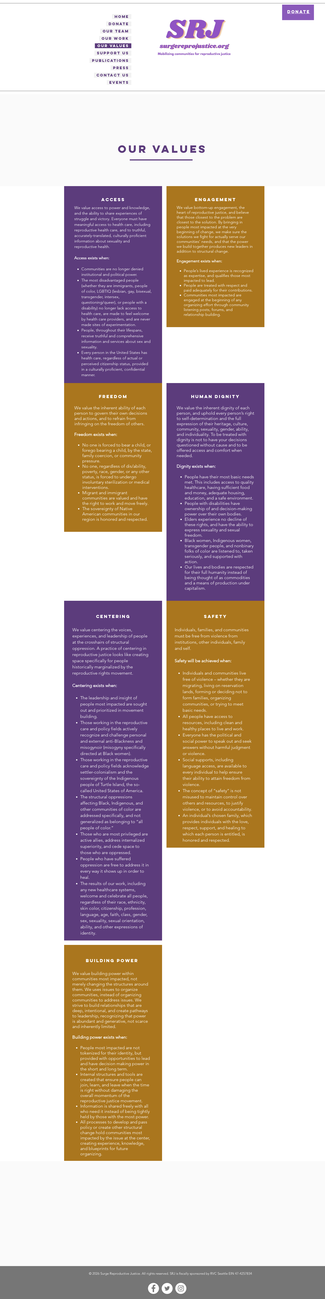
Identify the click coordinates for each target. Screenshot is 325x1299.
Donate (119, 23)
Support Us (113, 53)
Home (122, 16)
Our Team (116, 31)
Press (121, 67)
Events (119, 82)
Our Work (115, 38)
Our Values (113, 45)
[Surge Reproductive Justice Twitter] (167, 1288)
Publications (110, 60)
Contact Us (112, 75)
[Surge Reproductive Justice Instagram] (180, 1288)
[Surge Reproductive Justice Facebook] (153, 1288)
